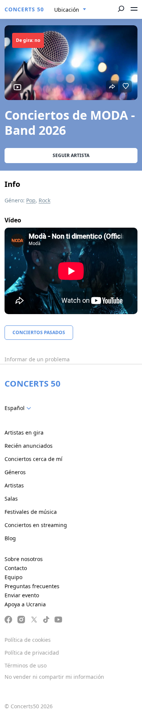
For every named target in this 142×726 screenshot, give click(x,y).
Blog (10, 538)
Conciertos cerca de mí (33, 458)
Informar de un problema (37, 359)
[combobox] (70, 9)
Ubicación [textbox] (66, 9)
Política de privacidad (32, 652)
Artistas (14, 485)
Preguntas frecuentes (32, 586)
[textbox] (19, 408)
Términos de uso (26, 665)
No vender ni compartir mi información (54, 676)
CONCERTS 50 (24, 9)
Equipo (13, 577)
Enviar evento (22, 595)
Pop (31, 200)
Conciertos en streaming (36, 525)
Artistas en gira (24, 432)
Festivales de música (31, 511)
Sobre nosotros (24, 559)
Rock (44, 200)
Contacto (16, 568)
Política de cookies (28, 639)
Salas (11, 498)
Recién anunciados (29, 445)
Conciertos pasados (38, 332)
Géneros (15, 472)
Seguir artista (71, 155)
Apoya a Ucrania (25, 604)
